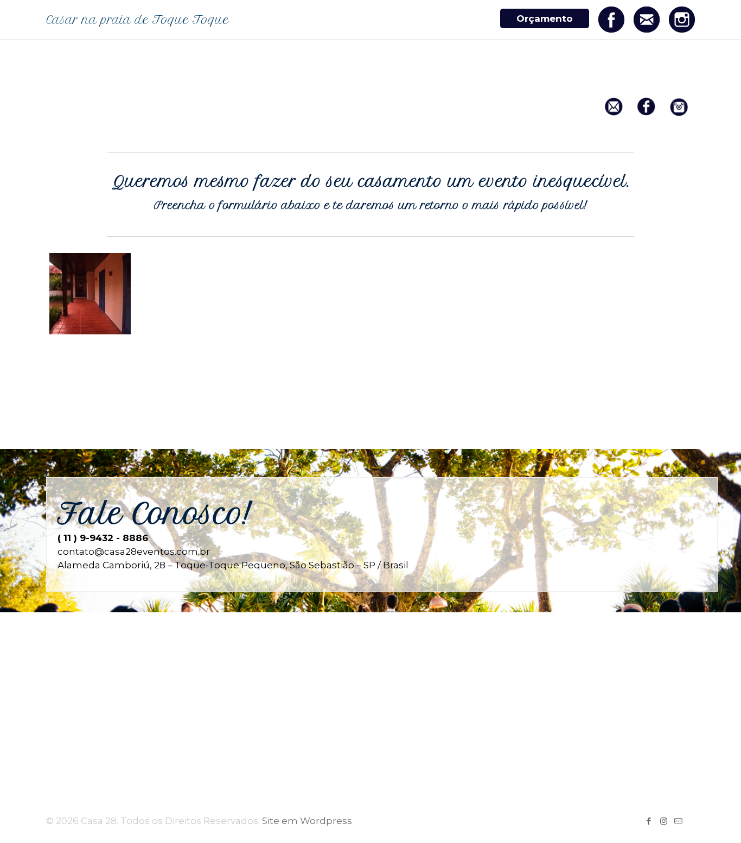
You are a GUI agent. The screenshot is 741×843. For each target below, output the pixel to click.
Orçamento (544, 18)
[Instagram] (663, 821)
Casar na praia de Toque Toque (137, 20)
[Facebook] (649, 821)
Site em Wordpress (307, 820)
